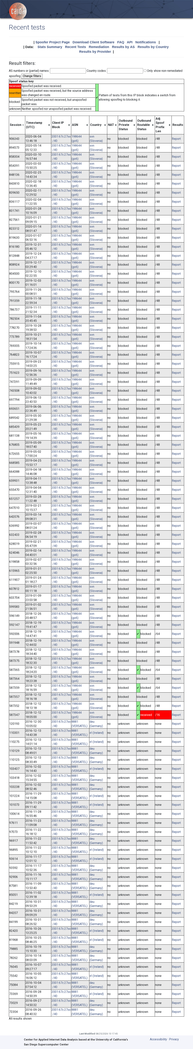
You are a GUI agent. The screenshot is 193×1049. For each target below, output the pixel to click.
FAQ (120, 42)
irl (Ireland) (97, 733)
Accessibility (158, 1039)
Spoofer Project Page (52, 42)
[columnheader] (17, 125)
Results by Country (153, 47)
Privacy (174, 1039)
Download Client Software (93, 42)
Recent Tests (75, 47)
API (129, 42)
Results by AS (123, 47)
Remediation (99, 47)
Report (176, 139)
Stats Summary (50, 47)
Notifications (145, 42)
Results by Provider (95, 52)
